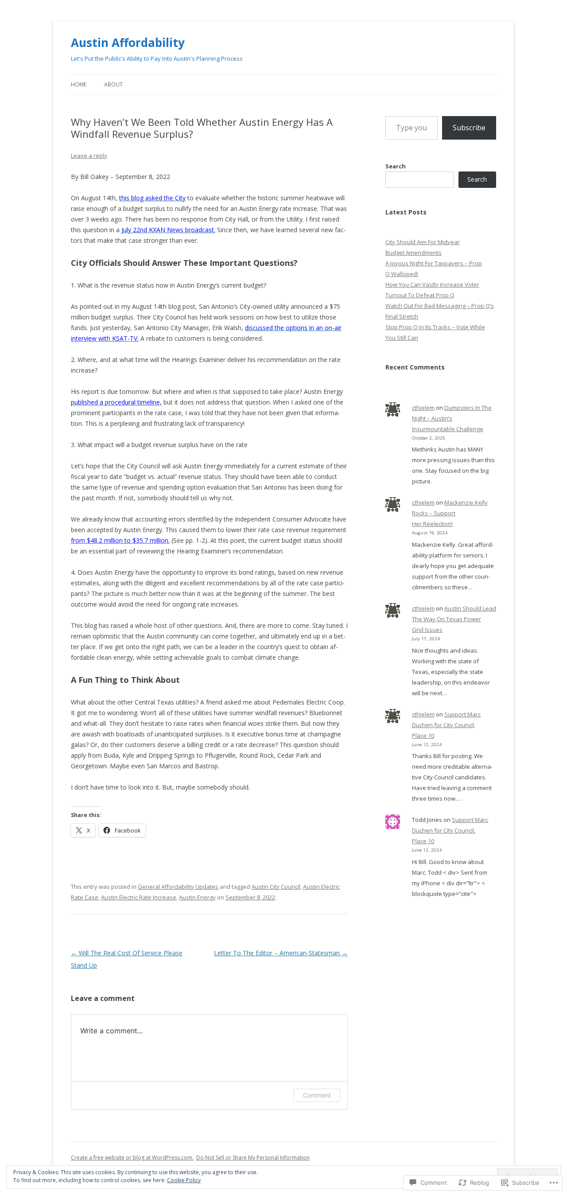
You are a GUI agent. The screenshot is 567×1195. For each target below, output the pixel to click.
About (113, 84)
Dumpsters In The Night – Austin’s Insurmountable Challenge (452, 418)
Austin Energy (197, 897)
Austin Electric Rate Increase (138, 897)
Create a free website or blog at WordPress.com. (132, 1157)
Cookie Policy (184, 1180)
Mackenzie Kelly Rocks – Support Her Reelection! (450, 513)
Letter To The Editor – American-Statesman (281, 953)
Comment (317, 1095)
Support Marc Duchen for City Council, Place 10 (446, 725)
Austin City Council (276, 887)
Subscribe (469, 127)
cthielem (423, 408)
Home (78, 84)
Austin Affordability (128, 43)
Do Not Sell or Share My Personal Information (253, 1157)
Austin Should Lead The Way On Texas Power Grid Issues (454, 619)
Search (395, 166)
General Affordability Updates (178, 887)
